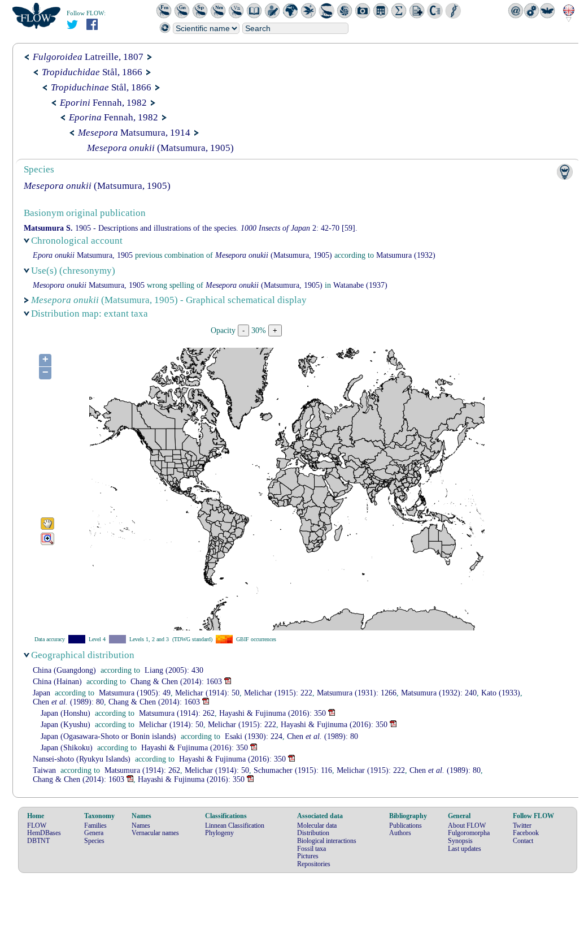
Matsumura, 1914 (134, 132)
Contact (523, 841)
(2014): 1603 (176, 681)
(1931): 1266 (356, 693)
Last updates (464, 849)
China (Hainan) (57, 681)
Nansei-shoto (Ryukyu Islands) (81, 759)
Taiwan (44, 770)
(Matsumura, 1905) (160, 147)
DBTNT (38, 841)
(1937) (360, 285)
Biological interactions (326, 841)
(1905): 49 (135, 693)
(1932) (405, 255)
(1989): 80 (68, 702)
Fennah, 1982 (103, 102)
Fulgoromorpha (469, 833)
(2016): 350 (272, 713)
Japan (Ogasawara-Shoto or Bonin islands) (108, 736)
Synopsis (460, 841)
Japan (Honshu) (65, 713)
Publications (405, 825)
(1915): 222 (278, 693)
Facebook (526, 833)
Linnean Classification (234, 825)
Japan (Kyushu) (65, 724)
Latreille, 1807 (88, 56)
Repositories (313, 864)
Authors (400, 833)
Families (95, 825)
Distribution (313, 833)
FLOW (36, 825)
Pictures (308, 856)
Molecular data (317, 825)
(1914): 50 (207, 693)
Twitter (522, 825)
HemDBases (44, 833)
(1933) (500, 693)
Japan (41, 693)
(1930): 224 (253, 736)
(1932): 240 (439, 693)
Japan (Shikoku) (67, 748)
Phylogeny (219, 833)
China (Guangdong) (64, 670)
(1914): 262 (177, 713)
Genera (93, 833)
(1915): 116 (293, 770)
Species (94, 841)
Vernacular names (155, 833)
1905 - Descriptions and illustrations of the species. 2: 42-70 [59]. (191, 228)
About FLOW (467, 825)
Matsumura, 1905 (83, 255)
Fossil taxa (311, 849)
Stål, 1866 (92, 72)
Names (141, 825)
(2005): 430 (174, 670)
